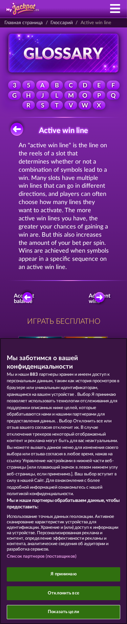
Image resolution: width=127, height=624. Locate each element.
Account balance (25, 298)
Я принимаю (63, 574)
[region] (63, 481)
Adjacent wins (101, 298)
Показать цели (63, 612)
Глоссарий (61, 22)
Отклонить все (63, 593)
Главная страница (23, 22)
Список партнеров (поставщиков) (42, 556)
